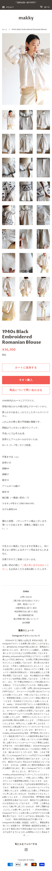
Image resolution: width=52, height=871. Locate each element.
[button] (47, 70)
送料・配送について (26, 604)
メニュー (9, 7)
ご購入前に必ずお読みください (26, 600)
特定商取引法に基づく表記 (26, 611)
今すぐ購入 (26, 380)
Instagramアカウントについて (26, 636)
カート (47, 7)
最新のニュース (26, 630)
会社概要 (26, 622)
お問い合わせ (26, 597)
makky (26, 18)
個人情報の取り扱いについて (26, 619)
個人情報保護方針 (26, 615)
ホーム (4, 29)
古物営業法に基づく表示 (26, 608)
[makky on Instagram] (26, 850)
